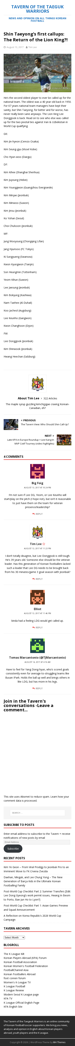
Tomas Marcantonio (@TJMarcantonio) (37, 658)
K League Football (14, 986)
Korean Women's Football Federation (26, 966)
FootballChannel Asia (16, 970)
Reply (39, 513)
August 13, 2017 (15, 47)
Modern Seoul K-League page (21, 994)
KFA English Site (13, 1006)
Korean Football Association (20, 962)
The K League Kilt (14, 954)
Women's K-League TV (17, 982)
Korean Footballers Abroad (19, 974)
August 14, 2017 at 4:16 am (37, 662)
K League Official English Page (21, 1002)
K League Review (14, 990)
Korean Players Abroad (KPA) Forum (25, 958)
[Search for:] (37, 813)
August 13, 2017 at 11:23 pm (37, 548)
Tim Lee (32, 47)
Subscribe (13, 848)
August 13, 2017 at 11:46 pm (37, 613)
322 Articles (50, 398)
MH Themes (59, 1042)
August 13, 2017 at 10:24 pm (37, 487)
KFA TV (8, 998)
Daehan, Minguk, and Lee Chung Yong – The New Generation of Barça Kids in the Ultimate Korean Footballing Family (33, 881)
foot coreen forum (15, 978)
